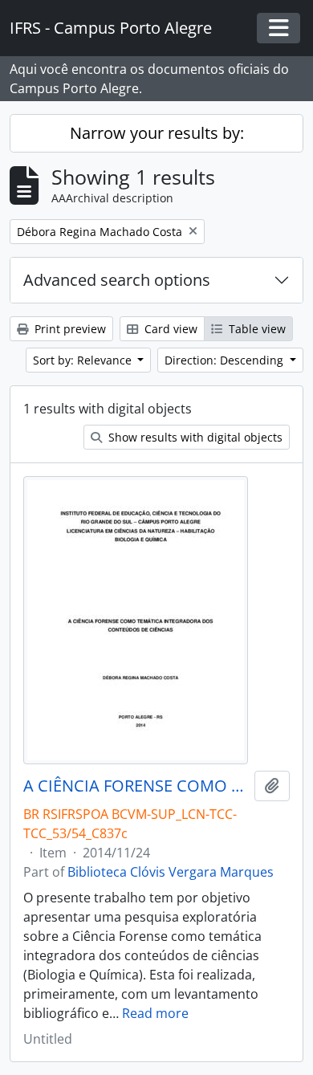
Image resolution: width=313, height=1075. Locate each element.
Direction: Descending (226, 360)
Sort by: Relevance (84, 360)
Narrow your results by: (157, 133)
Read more (155, 1013)
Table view (256, 328)
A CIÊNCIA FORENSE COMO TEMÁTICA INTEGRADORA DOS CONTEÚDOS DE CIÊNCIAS (135, 786)
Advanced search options (116, 280)
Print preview (68, 328)
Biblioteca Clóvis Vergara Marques (170, 872)
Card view (169, 328)
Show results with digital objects (194, 437)
